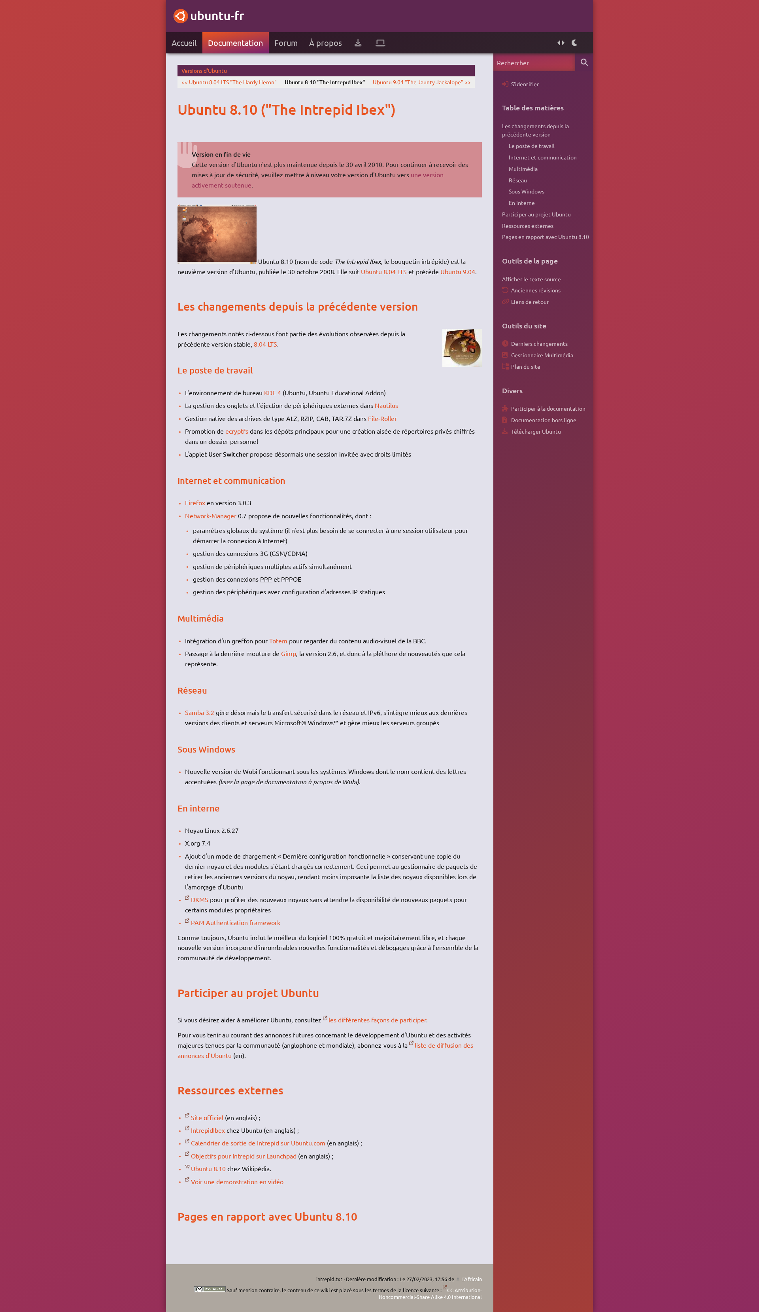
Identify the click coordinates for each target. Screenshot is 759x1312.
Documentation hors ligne (543, 419)
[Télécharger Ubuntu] (357, 42)
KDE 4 (272, 392)
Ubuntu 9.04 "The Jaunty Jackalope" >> (422, 81)
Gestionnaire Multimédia (542, 354)
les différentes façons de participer (377, 1020)
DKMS (199, 899)
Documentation (235, 42)
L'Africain (471, 1279)
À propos (325, 42)
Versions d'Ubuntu (204, 70)
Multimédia (523, 168)
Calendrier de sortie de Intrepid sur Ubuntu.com (258, 1143)
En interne (522, 202)
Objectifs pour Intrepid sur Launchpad (243, 1156)
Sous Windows (526, 191)
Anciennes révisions (536, 290)
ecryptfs (236, 431)
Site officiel (207, 1117)
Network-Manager (210, 515)
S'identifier (525, 83)
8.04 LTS (265, 344)
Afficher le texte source (531, 278)
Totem (278, 641)
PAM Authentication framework (235, 922)
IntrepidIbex (208, 1130)
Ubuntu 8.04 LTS (384, 271)
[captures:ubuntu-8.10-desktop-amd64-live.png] (217, 261)
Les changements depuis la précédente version (535, 130)
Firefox (195, 502)
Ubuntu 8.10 (208, 1168)
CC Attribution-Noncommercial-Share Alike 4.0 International (430, 1294)
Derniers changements (539, 343)
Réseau (518, 180)
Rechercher (584, 62)
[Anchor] (185, 109)
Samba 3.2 (199, 712)
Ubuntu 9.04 (457, 271)
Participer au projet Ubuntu (536, 214)
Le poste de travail (532, 145)
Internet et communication (543, 157)
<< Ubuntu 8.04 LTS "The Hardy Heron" (229, 81)
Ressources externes (527, 225)
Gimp (288, 653)
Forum (286, 42)
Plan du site (525, 366)
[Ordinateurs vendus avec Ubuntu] (380, 42)
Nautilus (386, 405)
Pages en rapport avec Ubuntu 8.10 (545, 236)
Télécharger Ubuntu (536, 431)
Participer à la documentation (548, 408)
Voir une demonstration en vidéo (237, 1181)
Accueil (184, 42)
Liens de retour (530, 301)
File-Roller (382, 418)
